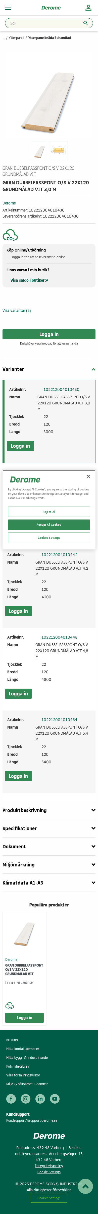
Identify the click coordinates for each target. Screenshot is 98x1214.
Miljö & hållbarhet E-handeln (27, 1084)
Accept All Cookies (49, 524)
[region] (49, 510)
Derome (9, 203)
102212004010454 (59, 719)
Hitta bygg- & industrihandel (27, 1058)
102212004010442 (59, 554)
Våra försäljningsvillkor (23, 1075)
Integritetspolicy (49, 1165)
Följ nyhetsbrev (17, 1066)
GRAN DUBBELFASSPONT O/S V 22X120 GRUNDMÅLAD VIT (24, 969)
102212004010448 (59, 637)
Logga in (49, 334)
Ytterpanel (16, 38)
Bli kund (12, 1040)
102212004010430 (61, 389)
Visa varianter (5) (17, 310)
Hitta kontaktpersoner (22, 1049)
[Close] (88, 476)
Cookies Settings (49, 1198)
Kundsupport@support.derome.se (31, 1120)
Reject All (49, 511)
